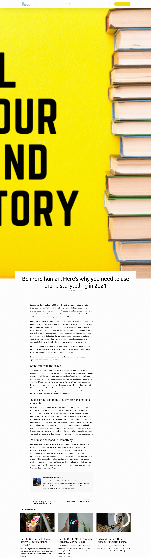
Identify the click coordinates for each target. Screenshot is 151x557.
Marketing (26, 535)
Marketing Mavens (50, 475)
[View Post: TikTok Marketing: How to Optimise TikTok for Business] (113, 522)
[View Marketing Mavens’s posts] (37, 482)
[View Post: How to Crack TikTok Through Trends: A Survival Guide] (75, 522)
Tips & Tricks (116, 535)
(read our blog (58, 450)
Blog (21, 535)
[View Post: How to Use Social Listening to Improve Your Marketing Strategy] (37, 522)
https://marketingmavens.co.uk (53, 477)
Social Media (79, 290)
